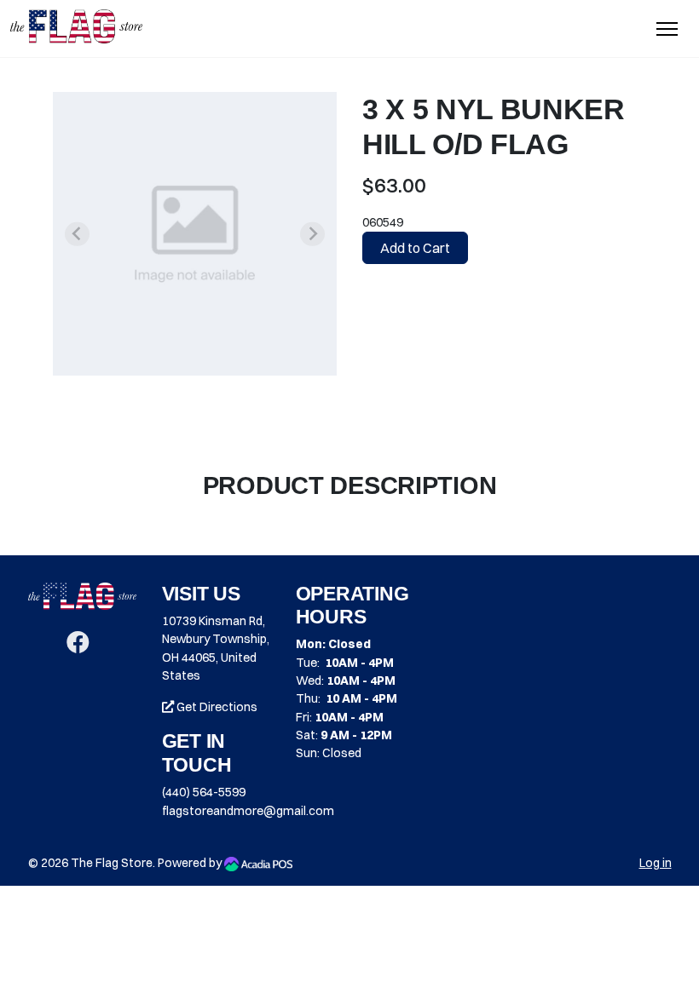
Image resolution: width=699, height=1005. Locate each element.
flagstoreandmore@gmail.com (248, 810)
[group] (195, 234)
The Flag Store (112, 862)
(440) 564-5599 (204, 792)
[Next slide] (312, 234)
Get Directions (215, 707)
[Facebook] (78, 646)
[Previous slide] (77, 234)
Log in (655, 862)
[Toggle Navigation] (667, 29)
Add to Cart (415, 247)
